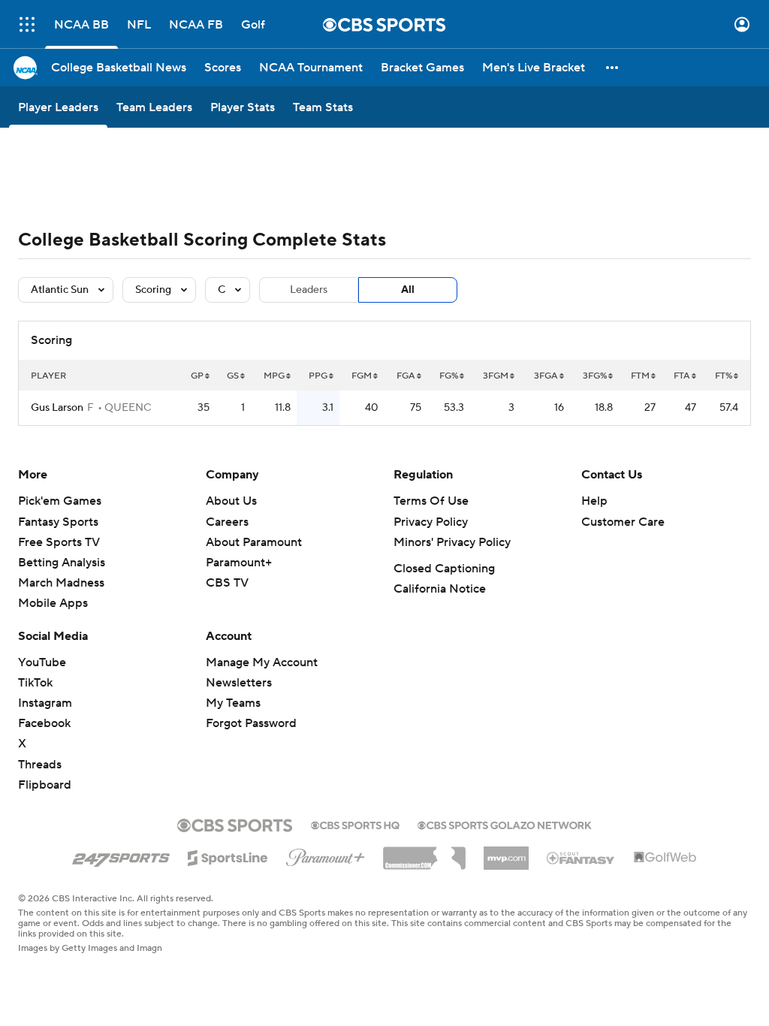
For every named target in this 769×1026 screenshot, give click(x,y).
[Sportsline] (228, 855)
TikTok (35, 682)
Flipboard (44, 784)
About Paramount (254, 542)
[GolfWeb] (665, 857)
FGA (406, 376)
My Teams (233, 703)
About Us (231, 500)
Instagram (45, 703)
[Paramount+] (325, 854)
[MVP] (506, 852)
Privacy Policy (431, 522)
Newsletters (239, 682)
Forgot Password (251, 723)
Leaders (308, 290)
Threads (40, 764)
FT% (723, 376)
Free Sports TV (59, 542)
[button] (27, 24)
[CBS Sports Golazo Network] (505, 823)
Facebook (44, 723)
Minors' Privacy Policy (452, 542)
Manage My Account (262, 662)
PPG (318, 376)
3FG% (595, 376)
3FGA (546, 376)
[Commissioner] (424, 852)
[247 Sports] (121, 855)
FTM (640, 376)
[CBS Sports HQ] (355, 823)
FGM (361, 376)
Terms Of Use (431, 500)
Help (594, 500)
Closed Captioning (444, 568)
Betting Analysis (61, 562)
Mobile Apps (53, 603)
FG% (448, 376)
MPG (274, 376)
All (408, 290)
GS (233, 376)
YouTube (42, 662)
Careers (227, 522)
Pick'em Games (59, 500)
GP (197, 376)
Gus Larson (57, 408)
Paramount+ (239, 562)
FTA (682, 376)
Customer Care (623, 522)
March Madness (61, 582)
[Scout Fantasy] (581, 857)
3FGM (495, 376)
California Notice (440, 588)
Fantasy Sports (58, 522)
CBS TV (227, 582)
